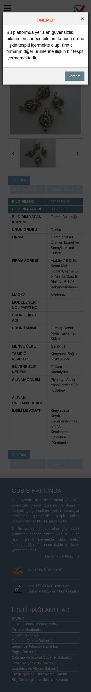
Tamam (75, 76)
